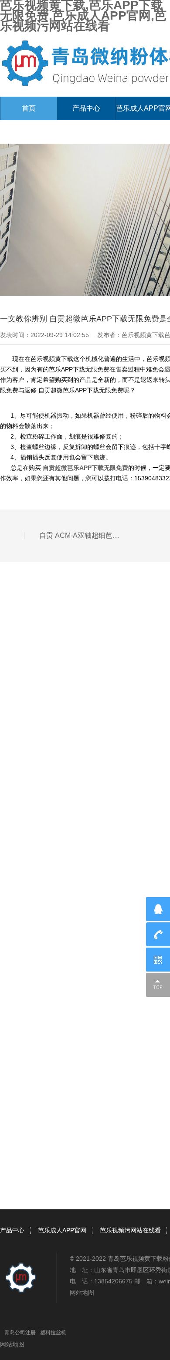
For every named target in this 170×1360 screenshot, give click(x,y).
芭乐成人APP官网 (62, 1230)
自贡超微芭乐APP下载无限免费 (84, 467)
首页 (29, 108)
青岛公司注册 (20, 1333)
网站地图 (82, 1292)
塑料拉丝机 (53, 1333)
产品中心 (86, 108)
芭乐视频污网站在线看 (130, 1230)
